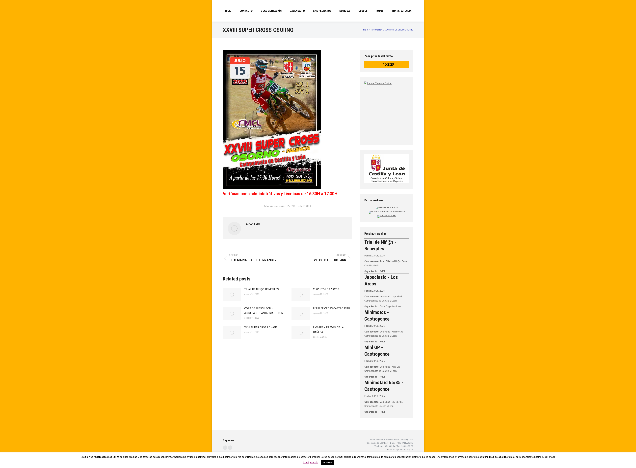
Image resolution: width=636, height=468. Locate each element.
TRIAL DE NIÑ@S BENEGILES (261, 289)
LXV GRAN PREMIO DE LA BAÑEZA (328, 330)
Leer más (548, 456)
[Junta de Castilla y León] (386, 168)
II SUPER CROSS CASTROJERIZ (331, 308)
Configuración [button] (310, 462)
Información (279, 206)
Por (292, 206)
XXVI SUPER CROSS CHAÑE (260, 327)
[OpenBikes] (387, 206)
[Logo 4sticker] (386, 215)
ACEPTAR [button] (327, 462)
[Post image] (232, 294)
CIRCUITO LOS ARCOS (326, 289)
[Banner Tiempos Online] (405, 110)
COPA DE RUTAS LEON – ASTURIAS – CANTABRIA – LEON (263, 311)
